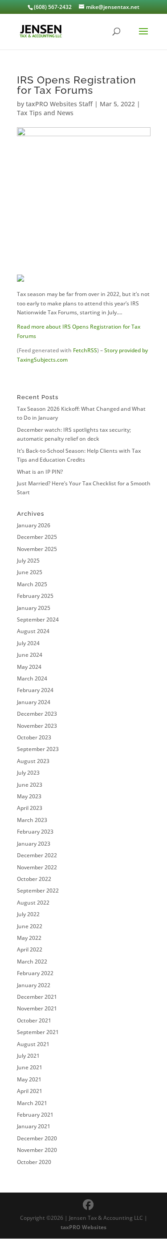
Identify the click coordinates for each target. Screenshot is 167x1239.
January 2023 (33, 843)
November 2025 (37, 549)
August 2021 (33, 1044)
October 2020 (34, 1162)
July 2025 (28, 560)
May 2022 (29, 938)
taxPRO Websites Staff (59, 104)
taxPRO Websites (83, 1227)
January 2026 (33, 525)
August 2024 (33, 631)
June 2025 (29, 572)
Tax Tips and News (45, 112)
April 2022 (29, 949)
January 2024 (33, 702)
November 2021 (37, 1008)
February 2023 (35, 831)
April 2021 (29, 1091)
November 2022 (37, 867)
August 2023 (33, 761)
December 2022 (37, 855)
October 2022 (34, 879)
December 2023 (37, 714)
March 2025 (32, 584)
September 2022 (38, 890)
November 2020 (37, 1150)
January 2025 (33, 608)
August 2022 (33, 902)
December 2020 (37, 1138)
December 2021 (37, 997)
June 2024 (29, 655)
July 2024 (28, 643)
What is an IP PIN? (40, 472)
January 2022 (33, 985)
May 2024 (29, 667)
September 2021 (38, 1032)
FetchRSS (85, 350)
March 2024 (32, 678)
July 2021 (28, 1056)
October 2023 (34, 737)
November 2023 (37, 726)
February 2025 (35, 596)
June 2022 (29, 926)
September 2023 (38, 749)
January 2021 (33, 1126)
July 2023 (28, 772)
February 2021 (35, 1114)
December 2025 (37, 537)
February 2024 (35, 690)
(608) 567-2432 (53, 7)
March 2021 (32, 1103)
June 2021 (29, 1067)
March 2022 (32, 961)
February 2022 (35, 973)
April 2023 (29, 808)
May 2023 (29, 796)
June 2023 (29, 784)
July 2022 (28, 914)
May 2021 (29, 1079)
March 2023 (32, 820)
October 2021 (34, 1020)
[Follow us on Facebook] (88, 1204)
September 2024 (38, 619)
